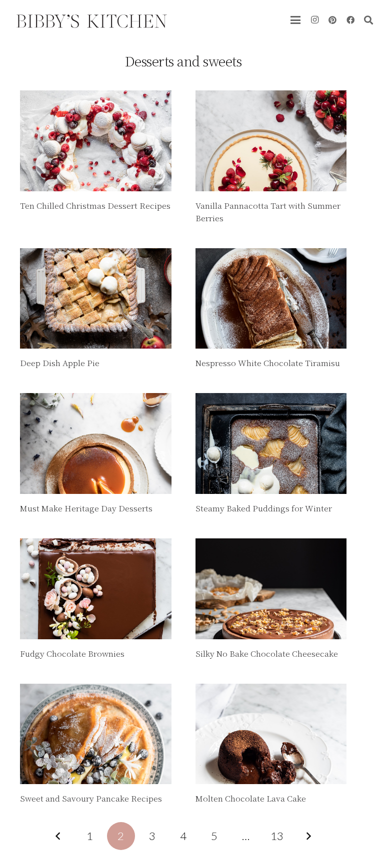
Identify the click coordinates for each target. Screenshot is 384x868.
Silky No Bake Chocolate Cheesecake (267, 653)
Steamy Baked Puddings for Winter (264, 508)
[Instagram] (314, 20)
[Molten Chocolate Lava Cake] (271, 734)
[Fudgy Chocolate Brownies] (96, 588)
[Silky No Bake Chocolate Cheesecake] (271, 588)
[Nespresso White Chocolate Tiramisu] (271, 298)
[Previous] (58, 836)
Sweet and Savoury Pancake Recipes (91, 798)
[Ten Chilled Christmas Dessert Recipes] (96, 140)
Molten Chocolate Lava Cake (251, 798)
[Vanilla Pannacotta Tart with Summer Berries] (271, 140)
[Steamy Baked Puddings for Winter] (271, 443)
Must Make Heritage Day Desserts (86, 508)
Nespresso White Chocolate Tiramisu (268, 363)
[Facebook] (350, 20)
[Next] (308, 836)
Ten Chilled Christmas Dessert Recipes (95, 205)
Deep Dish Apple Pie (60, 363)
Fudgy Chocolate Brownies (72, 653)
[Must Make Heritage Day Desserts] (96, 443)
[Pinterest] (332, 20)
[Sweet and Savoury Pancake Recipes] (96, 734)
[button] (295, 20)
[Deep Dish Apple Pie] (96, 298)
